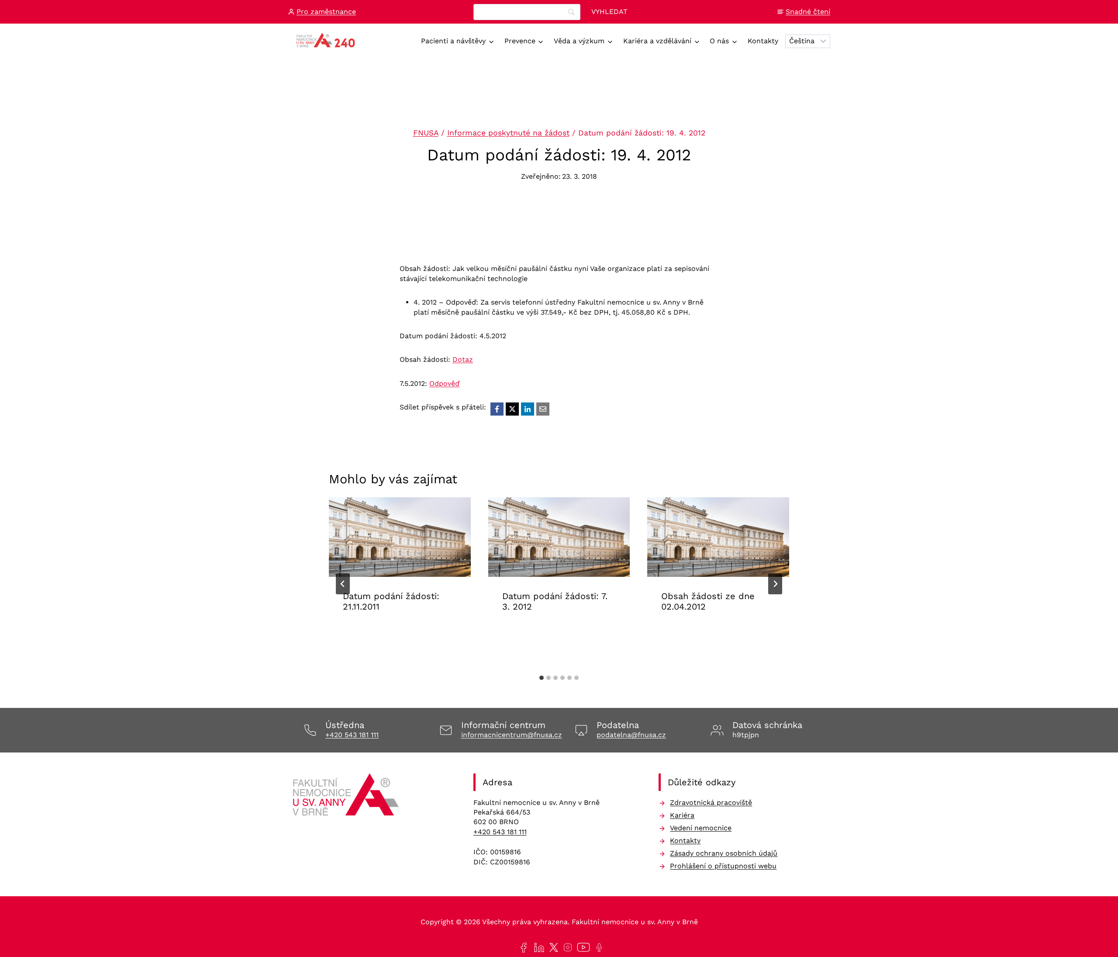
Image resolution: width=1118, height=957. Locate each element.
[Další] (775, 583)
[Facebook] (497, 409)
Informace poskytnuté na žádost (508, 132)
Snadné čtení (808, 11)
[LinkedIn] (527, 409)
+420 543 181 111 (352, 735)
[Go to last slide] (343, 583)
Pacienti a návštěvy (453, 41)
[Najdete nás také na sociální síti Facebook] (521, 947)
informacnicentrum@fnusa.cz (511, 735)
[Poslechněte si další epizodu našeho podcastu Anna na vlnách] (597, 947)
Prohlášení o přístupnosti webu (723, 866)
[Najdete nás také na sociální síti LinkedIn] (537, 947)
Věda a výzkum (579, 41)
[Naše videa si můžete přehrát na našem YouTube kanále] (581, 947)
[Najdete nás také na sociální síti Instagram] (566, 947)
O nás (719, 41)
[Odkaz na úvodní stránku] (347, 797)
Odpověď (444, 383)
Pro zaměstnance (326, 11)
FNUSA (425, 132)
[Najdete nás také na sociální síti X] (552, 947)
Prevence (519, 41)
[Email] (542, 409)
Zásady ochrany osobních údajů (723, 853)
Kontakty (763, 41)
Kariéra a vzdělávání (657, 41)
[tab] (541, 678)
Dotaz (462, 359)
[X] (512, 409)
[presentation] (400, 537)
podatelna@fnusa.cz (631, 735)
